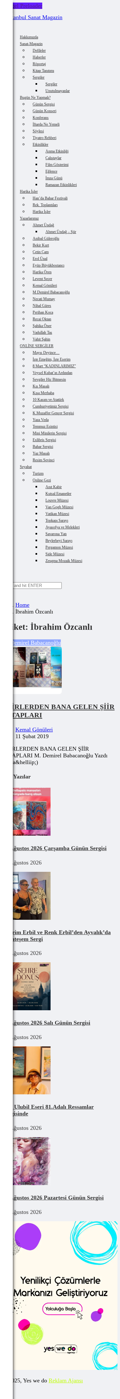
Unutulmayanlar (57, 91)
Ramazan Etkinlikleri (61, 185)
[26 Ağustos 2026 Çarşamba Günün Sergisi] (27, 834)
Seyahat (26, 467)
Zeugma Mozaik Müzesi (63, 561)
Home (22, 605)
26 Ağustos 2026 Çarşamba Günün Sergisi (55, 848)
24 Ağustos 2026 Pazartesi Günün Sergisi (53, 1197)
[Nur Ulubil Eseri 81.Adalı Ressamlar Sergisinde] (27, 1092)
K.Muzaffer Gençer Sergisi (53, 413)
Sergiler (38, 77)
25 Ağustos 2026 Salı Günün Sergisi (46, 1023)
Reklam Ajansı (66, 1380)
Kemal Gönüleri (34, 729)
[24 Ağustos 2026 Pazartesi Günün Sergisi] (27, 1183)
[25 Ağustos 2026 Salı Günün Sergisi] (27, 1008)
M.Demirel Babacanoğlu (32, 642)
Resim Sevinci (43, 460)
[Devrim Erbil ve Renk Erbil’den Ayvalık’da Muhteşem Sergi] (27, 918)
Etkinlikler (40, 144)
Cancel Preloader (22, 6)
